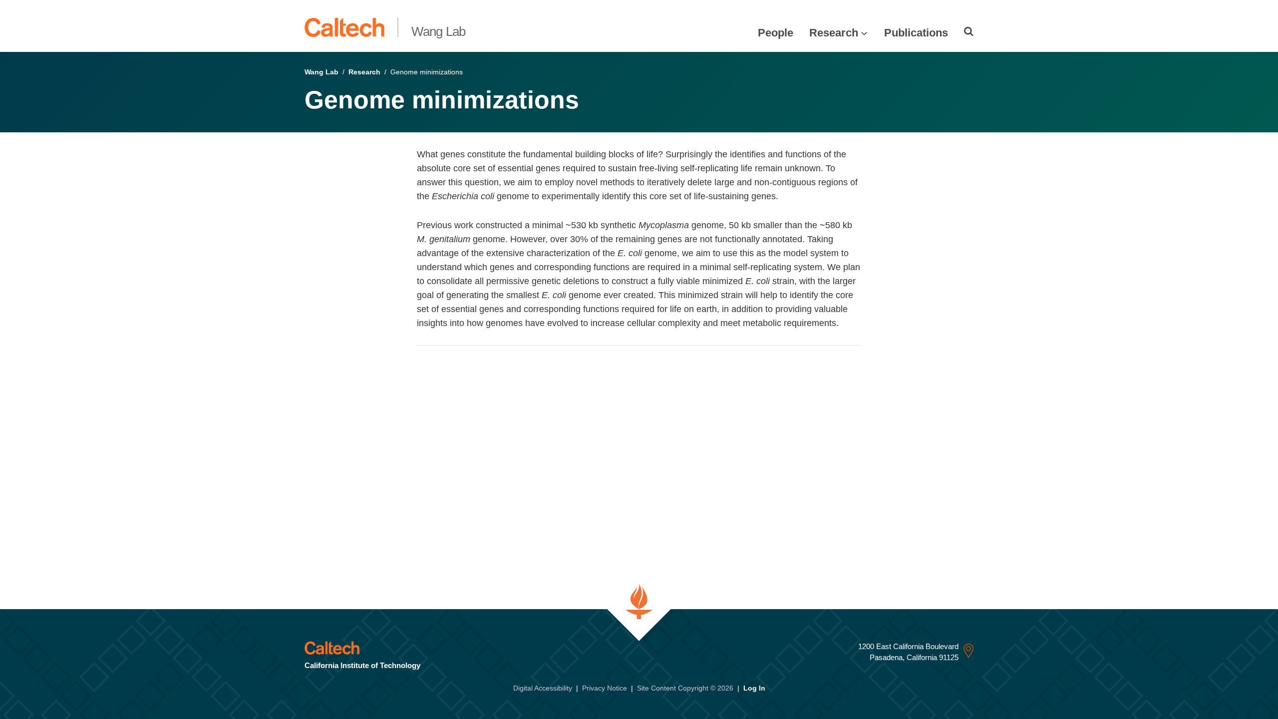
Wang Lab (438, 31)
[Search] (968, 31)
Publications (916, 32)
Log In (754, 688)
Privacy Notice (604, 688)
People (775, 32)
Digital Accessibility (542, 688)
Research (833, 32)
